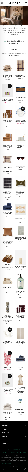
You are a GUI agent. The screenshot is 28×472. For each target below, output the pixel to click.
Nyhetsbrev (18, 452)
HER (5, 41)
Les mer (17, 462)
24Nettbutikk (16, 466)
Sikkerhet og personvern (8, 452)
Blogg (24, 452)
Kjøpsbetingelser (16, 449)
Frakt (9, 449)
